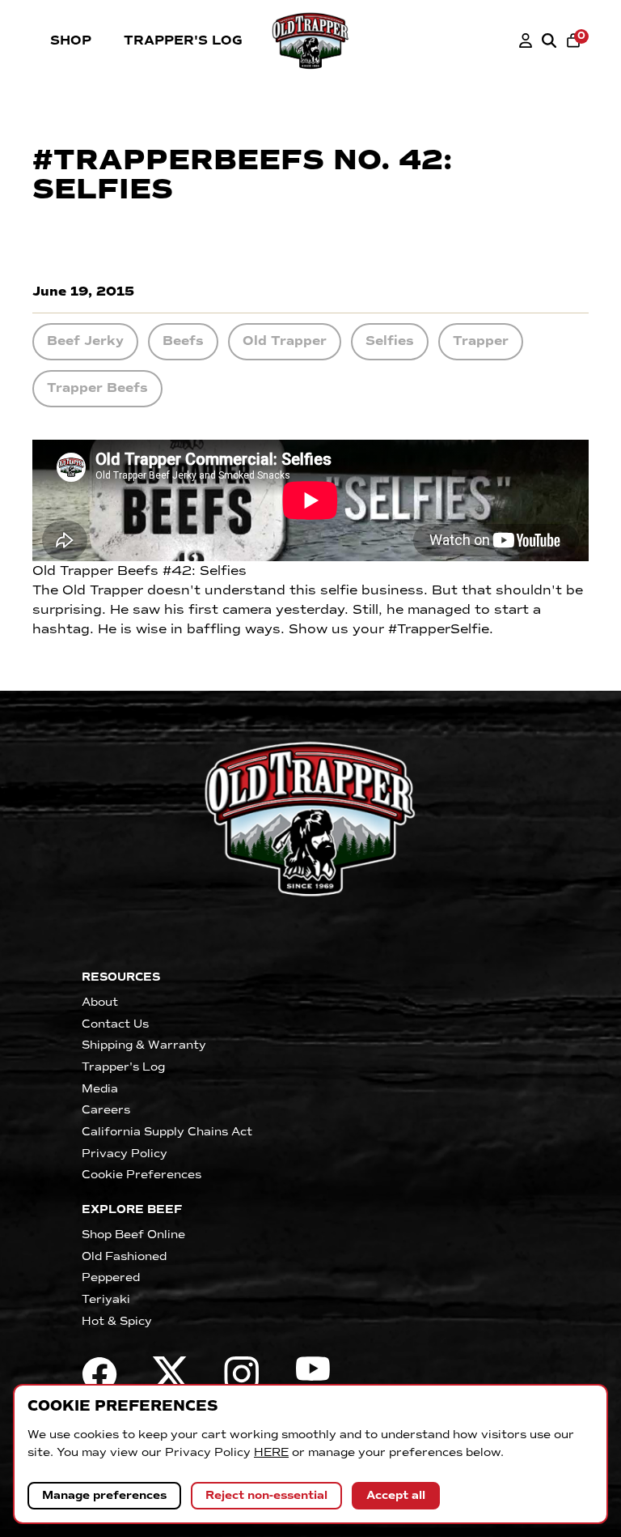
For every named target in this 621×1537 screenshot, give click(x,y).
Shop (70, 40)
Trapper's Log (183, 40)
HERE (271, 1452)
